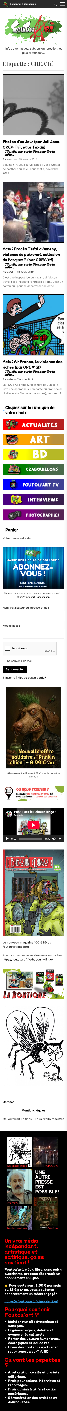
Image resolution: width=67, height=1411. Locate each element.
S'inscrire (9, 677)
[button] (62, 4)
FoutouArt (8, 272)
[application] (33, 825)
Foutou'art (8, 159)
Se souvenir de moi (19, 661)
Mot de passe (11, 625)
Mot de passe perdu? (32, 677)
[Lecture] (7, 838)
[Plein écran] (59, 838)
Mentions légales (34, 1110)
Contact (8, 1102)
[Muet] (54, 838)
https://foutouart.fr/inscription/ (34, 596)
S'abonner (15, 4)
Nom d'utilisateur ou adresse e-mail (26, 607)
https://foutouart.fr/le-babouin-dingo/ (28, 959)
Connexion (30, 4)
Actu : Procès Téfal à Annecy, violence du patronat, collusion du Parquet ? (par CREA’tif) (31, 254)
